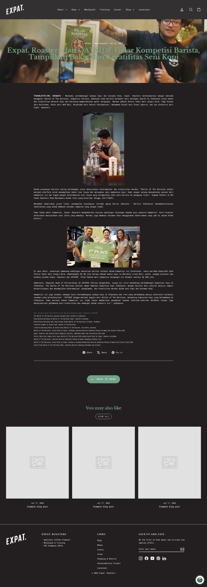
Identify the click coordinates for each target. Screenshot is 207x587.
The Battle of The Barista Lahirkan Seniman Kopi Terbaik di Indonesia (59, 316)
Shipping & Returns (106, 558)
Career (117, 9)
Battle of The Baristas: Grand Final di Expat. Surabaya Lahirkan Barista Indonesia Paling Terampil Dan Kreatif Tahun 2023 (79, 330)
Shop (75, 9)
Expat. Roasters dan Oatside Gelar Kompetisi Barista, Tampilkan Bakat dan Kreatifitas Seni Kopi (69, 333)
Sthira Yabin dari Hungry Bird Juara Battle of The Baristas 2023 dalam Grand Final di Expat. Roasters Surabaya (75, 336)
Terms (100, 554)
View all (103, 416)
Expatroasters (101, 43)
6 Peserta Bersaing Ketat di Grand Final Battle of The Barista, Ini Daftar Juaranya (65, 327)
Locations (144, 9)
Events (100, 549)
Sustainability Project (109, 563)
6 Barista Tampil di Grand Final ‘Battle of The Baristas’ (55, 324)
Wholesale (89, 9)
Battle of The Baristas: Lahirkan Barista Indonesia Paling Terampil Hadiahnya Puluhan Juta (67, 339)
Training (105, 9)
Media (100, 545)
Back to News (105, 379)
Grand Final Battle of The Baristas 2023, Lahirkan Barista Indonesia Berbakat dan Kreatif (67, 345)
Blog (129, 9)
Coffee (87, 43)
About (61, 9)
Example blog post (37, 506)
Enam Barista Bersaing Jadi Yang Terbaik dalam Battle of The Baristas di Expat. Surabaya (67, 321)
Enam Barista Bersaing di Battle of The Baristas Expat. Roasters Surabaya (61, 319)
